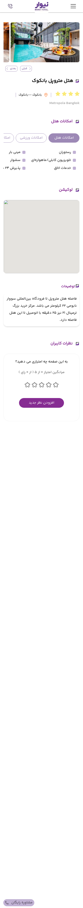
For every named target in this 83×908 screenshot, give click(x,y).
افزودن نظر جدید (41, 403)
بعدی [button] (13, 68)
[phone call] (10, 6)
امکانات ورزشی (31, 138)
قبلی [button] (24, 68)
